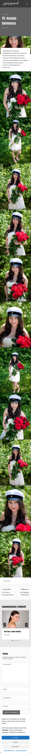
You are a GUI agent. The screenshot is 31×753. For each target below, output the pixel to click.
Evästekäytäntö (9, 750)
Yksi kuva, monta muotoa (12, 631)
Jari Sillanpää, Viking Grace (24, 592)
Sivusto (5, 706)
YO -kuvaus (5, 14)
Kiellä (15, 742)
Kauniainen (6, 581)
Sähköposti (7, 698)
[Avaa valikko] (27, 3)
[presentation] (15, 619)
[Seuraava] (26, 625)
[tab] (12, 640)
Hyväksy (15, 738)
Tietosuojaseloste (21, 750)
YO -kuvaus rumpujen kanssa (7, 592)
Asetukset (15, 747)
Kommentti (7, 664)
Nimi (5, 689)
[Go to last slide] (4, 625)
